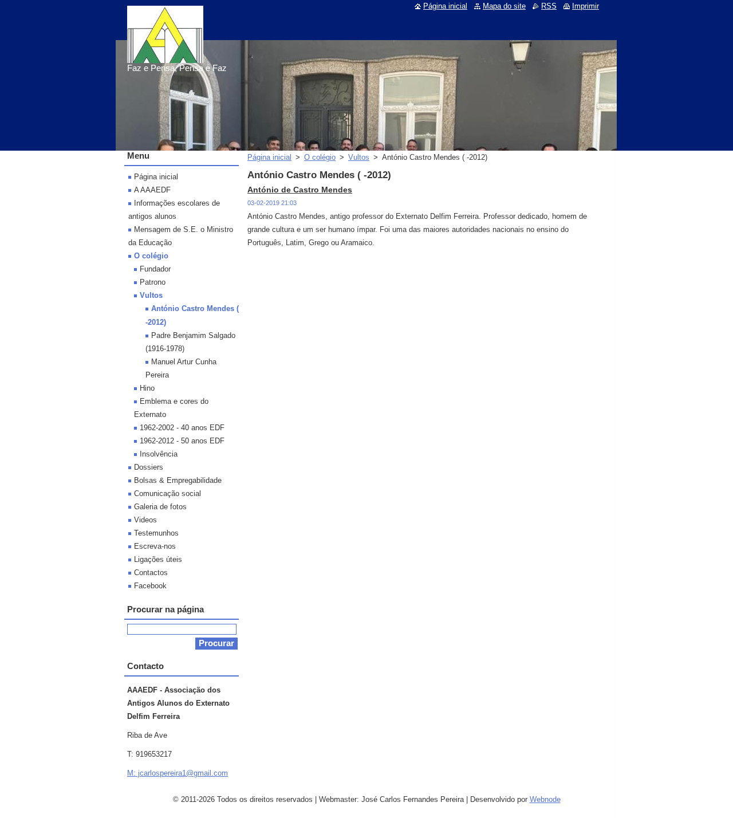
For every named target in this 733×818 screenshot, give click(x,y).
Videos (145, 520)
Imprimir (585, 6)
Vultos (358, 157)
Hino (147, 388)
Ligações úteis (158, 559)
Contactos (151, 572)
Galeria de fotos (160, 506)
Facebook (150, 585)
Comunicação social (167, 493)
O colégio (320, 157)
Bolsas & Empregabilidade (178, 480)
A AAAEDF (152, 190)
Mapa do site (504, 6)
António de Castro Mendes (299, 189)
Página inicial (269, 157)
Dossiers (148, 467)
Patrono (152, 282)
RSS (549, 6)
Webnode (545, 799)
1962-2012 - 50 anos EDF (182, 440)
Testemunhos (156, 533)
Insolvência (159, 454)
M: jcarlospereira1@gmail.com (177, 773)
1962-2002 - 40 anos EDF (182, 427)
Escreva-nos (155, 546)
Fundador (155, 269)
